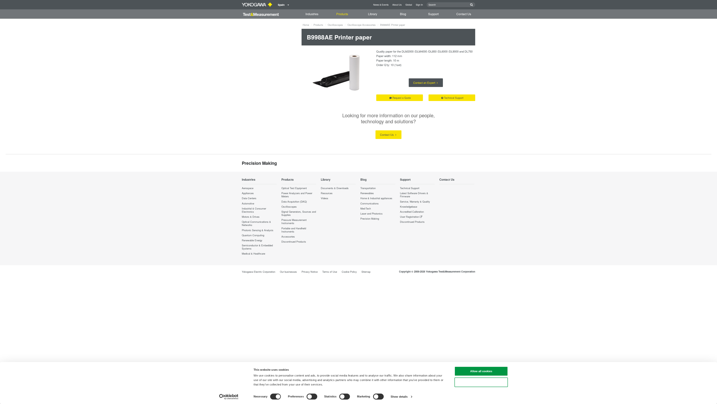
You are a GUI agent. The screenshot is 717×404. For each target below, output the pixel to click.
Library (372, 14)
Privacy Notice (310, 271)
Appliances (248, 193)
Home (306, 25)
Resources (327, 193)
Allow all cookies (481, 371)
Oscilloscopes (335, 25)
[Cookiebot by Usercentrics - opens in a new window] (228, 397)
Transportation (368, 188)
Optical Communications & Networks (256, 223)
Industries (311, 14)
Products (342, 14)
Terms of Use (329, 271)
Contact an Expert (424, 83)
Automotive (248, 203)
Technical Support (453, 98)
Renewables (367, 193)
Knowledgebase (408, 206)
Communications (369, 203)
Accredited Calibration (412, 211)
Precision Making (369, 218)
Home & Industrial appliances (376, 198)
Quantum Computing (253, 235)
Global (408, 4)
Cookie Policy (349, 271)
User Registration (409, 216)
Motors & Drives (251, 216)
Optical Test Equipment (294, 188)
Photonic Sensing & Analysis (257, 230)
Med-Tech (365, 208)
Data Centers (249, 198)
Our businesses (288, 271)
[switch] (312, 397)
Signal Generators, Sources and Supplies (298, 213)
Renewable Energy (252, 240)
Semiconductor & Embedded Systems (257, 247)
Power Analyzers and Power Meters (296, 194)
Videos (324, 198)
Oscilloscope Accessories (361, 25)
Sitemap (365, 271)
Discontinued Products (293, 241)
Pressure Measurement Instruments (294, 221)
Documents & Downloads (335, 188)
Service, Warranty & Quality (415, 201)
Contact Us (463, 14)
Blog (403, 14)
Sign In (419, 4)
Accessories (288, 236)
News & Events (381, 4)
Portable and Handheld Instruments (293, 230)
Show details (399, 396)
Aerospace (247, 188)
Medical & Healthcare (253, 253)
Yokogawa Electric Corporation (258, 271)
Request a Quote (401, 98)
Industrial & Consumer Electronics (254, 210)
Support (433, 14)
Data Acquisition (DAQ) (294, 201)
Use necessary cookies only (481, 382)
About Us (397, 4)
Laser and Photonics (371, 213)
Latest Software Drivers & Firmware (414, 194)
